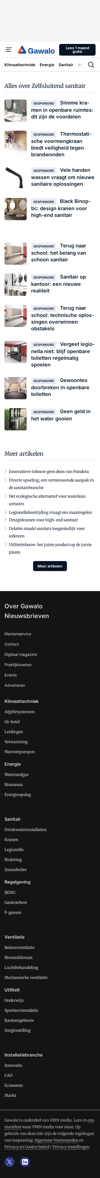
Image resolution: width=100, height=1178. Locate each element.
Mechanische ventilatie (26, 977)
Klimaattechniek (21, 701)
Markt (10, 1095)
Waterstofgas (16, 774)
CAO (8, 1075)
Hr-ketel (12, 721)
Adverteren (14, 685)
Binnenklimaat (18, 957)
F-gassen (12, 912)
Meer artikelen (50, 566)
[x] (9, 1162)
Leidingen (13, 731)
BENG (9, 892)
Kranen (11, 839)
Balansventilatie (19, 947)
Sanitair (12, 819)
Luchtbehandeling (21, 967)
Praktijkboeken (18, 664)
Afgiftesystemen (19, 711)
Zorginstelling (17, 1030)
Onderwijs (14, 1000)
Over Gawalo (23, 606)
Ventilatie (14, 937)
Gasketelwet (15, 902)
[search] (91, 64)
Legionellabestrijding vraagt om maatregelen (50, 512)
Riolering (13, 859)
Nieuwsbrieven (26, 615)
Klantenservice (17, 633)
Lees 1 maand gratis (77, 50)
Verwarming (16, 741)
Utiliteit (12, 990)
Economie (13, 1085)
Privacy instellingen (70, 1146)
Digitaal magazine (20, 654)
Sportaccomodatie (21, 1010)
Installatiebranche (23, 1055)
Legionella (14, 849)
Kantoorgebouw (19, 1020)
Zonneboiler (15, 869)
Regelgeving (17, 882)
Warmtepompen (19, 751)
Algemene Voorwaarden (56, 1140)
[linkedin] (25, 1162)
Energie (12, 764)
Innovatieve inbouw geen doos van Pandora (49, 471)
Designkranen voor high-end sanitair (43, 519)
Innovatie (13, 1065)
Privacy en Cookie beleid (26, 1146)
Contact (11, 644)
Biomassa (13, 784)
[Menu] (8, 49)
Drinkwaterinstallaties (25, 829)
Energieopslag (17, 794)
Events (10, 675)
